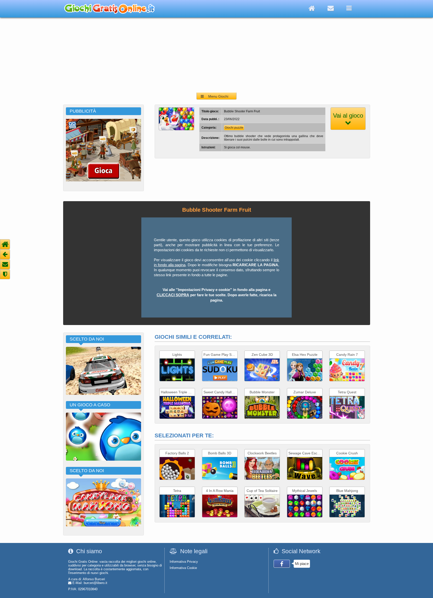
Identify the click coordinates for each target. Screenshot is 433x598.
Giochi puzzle (234, 127)
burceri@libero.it (95, 583)
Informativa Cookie (183, 568)
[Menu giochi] (349, 8)
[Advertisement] (216, 55)
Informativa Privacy (184, 561)
